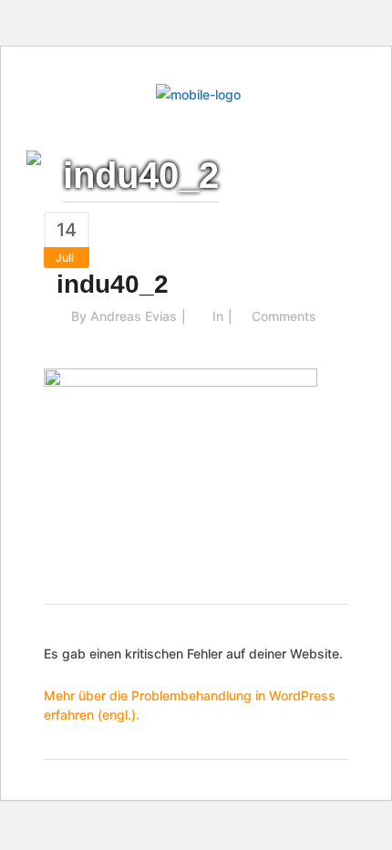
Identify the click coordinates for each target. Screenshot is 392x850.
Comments (284, 316)
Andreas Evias (133, 316)
